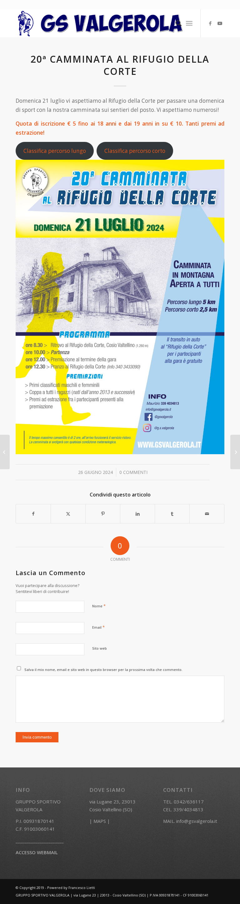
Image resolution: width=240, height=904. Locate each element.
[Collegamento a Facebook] (210, 23)
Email (98, 627)
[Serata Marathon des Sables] (5, 452)
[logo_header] (101, 23)
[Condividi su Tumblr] (172, 513)
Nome (99, 606)
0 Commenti (133, 472)
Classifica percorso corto (134, 150)
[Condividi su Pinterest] (103, 513)
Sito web (99, 648)
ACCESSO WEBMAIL (37, 852)
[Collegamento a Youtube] (219, 23)
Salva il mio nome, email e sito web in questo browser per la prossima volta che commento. (103, 669)
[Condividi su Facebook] (33, 513)
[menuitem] (175, 23)
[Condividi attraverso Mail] (207, 513)
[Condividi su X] (68, 513)
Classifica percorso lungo (54, 150)
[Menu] (189, 23)
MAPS (99, 821)
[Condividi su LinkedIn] (137, 513)
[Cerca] (175, 23)
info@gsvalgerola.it (196, 821)
